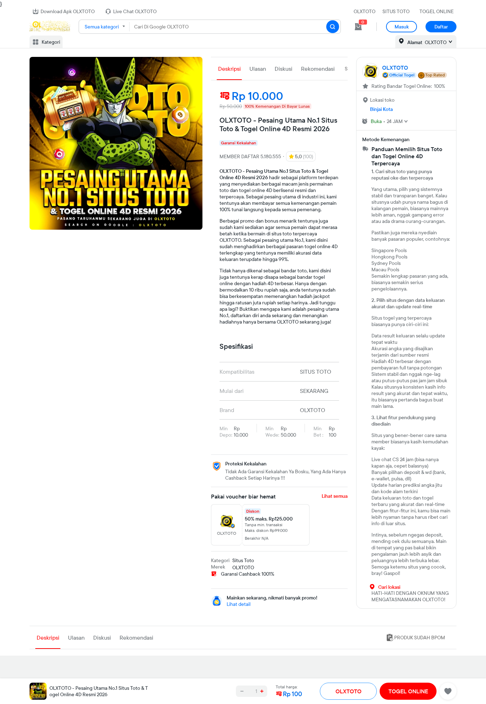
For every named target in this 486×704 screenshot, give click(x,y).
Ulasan (257, 68)
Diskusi (283, 68)
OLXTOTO (364, 11)
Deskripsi (229, 68)
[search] (332, 26)
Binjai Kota (381, 109)
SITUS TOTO (396, 11)
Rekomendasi (318, 68)
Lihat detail (238, 604)
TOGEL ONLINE (436, 11)
